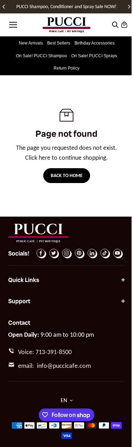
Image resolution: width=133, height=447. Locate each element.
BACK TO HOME (67, 175)
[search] (115, 24)
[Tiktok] (104, 253)
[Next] (128, 6)
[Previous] (4, 6)
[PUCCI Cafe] (66, 25)
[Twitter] (53, 253)
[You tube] (117, 253)
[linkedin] (92, 253)
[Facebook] (41, 253)
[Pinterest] (79, 253)
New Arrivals (31, 43)
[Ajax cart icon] (124, 24)
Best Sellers (58, 43)
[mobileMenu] (13, 25)
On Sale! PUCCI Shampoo (41, 55)
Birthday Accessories (94, 43)
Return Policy (66, 68)
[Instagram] (66, 253)
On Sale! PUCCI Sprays (94, 55)
